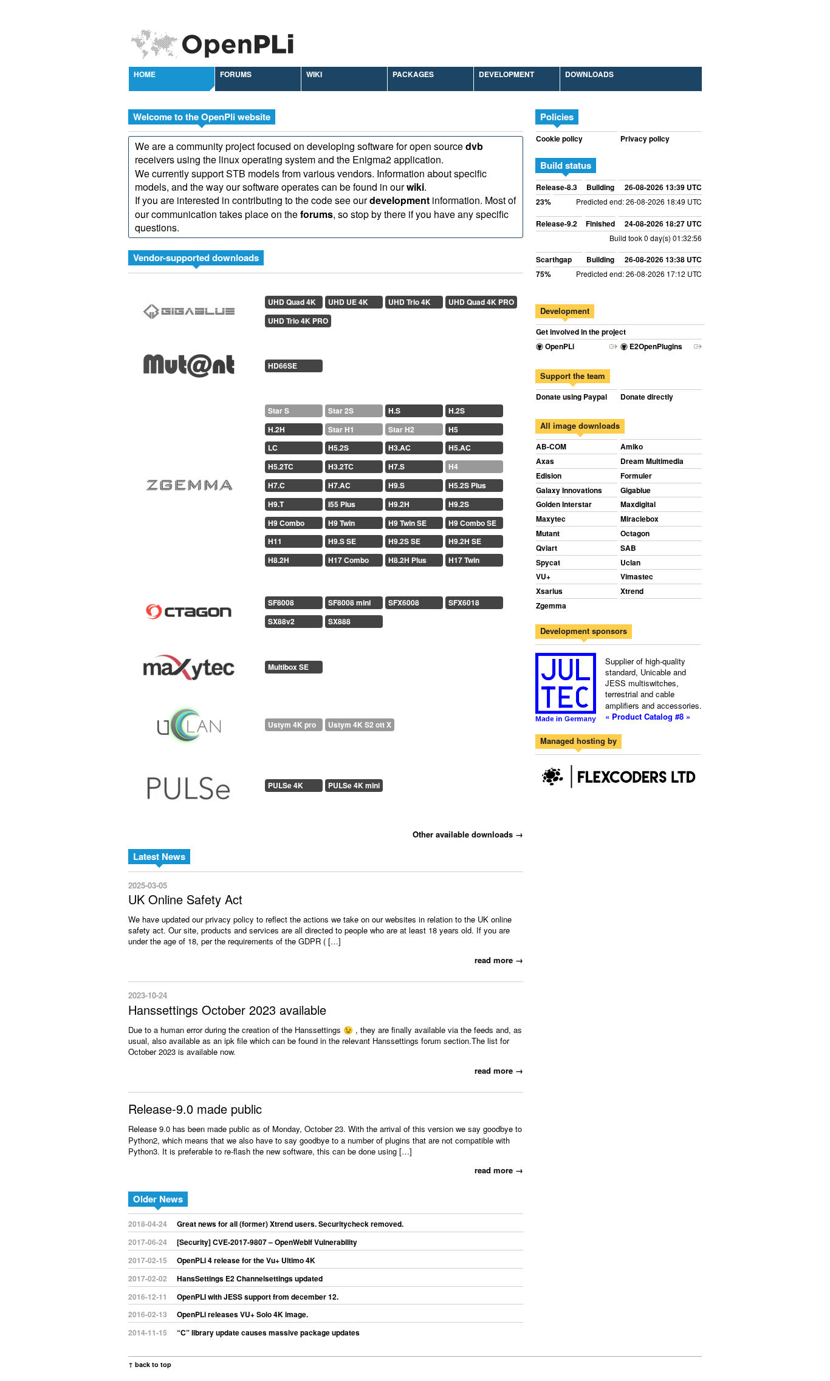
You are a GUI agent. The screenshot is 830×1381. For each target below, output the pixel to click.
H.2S (456, 410)
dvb (474, 146)
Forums (236, 74)
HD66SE (282, 365)
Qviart (546, 548)
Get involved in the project (581, 332)
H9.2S (458, 504)
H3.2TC (341, 466)
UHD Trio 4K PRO (298, 320)
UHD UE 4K (348, 301)
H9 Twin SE (407, 522)
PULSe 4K (285, 785)
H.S (394, 410)
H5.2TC (280, 466)
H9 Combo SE (472, 522)
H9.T (276, 504)
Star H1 (341, 429)
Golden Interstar (564, 504)
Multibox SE (288, 666)
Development (506, 74)
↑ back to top (149, 1364)
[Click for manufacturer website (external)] (189, 311)
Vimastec (636, 576)
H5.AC (459, 447)
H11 (275, 541)
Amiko (631, 447)
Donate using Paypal (571, 397)
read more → (499, 960)
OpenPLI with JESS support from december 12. (257, 1296)
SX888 (339, 621)
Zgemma (551, 606)
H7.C (276, 485)
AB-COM (551, 447)
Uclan (630, 563)
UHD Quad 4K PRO (481, 301)
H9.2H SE (464, 541)
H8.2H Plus (407, 559)
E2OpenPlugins (655, 346)
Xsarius (549, 591)
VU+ (543, 576)
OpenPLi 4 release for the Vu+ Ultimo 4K (246, 1260)
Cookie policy (559, 139)
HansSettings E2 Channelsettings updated (250, 1278)
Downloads (589, 74)
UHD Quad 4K (292, 301)
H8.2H (278, 559)
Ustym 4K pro (292, 724)
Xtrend (631, 591)
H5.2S (338, 447)
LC (273, 447)
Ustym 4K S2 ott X (359, 724)
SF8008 (281, 602)
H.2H (276, 429)
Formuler (636, 476)
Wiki (314, 74)
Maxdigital (638, 504)
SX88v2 (281, 621)
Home (145, 74)
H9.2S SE (404, 541)
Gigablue (635, 490)
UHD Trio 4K (409, 301)
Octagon (635, 533)
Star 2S (341, 410)
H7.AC (339, 485)
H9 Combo (286, 522)
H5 (453, 429)
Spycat (548, 563)
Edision (548, 476)
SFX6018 (463, 602)
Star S (278, 410)
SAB (628, 548)
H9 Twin (341, 522)
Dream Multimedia (652, 461)
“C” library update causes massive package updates (268, 1332)
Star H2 (401, 429)
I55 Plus (341, 504)
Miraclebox (639, 519)
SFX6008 (403, 602)
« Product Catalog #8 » (647, 716)
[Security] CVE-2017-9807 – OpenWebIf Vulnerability (267, 1241)
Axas (545, 461)
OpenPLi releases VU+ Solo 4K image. (242, 1314)
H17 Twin (463, 559)
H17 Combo (348, 559)
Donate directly (646, 397)
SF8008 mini (349, 602)
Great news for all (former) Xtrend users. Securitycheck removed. (290, 1223)
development (399, 200)
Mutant (548, 533)
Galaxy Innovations (569, 490)
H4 (453, 466)
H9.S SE (342, 541)
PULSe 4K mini (354, 785)
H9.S (396, 485)
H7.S (396, 466)
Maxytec (551, 519)
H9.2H (399, 504)
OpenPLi (558, 346)
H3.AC (399, 447)
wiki (415, 187)
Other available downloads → (468, 834)
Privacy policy (645, 139)
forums (316, 214)
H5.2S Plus (467, 485)
